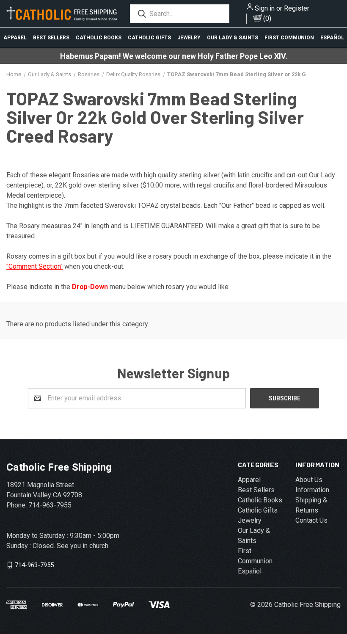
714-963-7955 (34, 564)
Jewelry (189, 38)
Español (332, 38)
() (267, 18)
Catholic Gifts (149, 38)
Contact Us (311, 520)
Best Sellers (51, 38)
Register (296, 8)
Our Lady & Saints (232, 38)
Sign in (265, 8)
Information (312, 490)
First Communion (289, 38)
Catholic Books (98, 38)
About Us (308, 480)
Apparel (15, 38)
